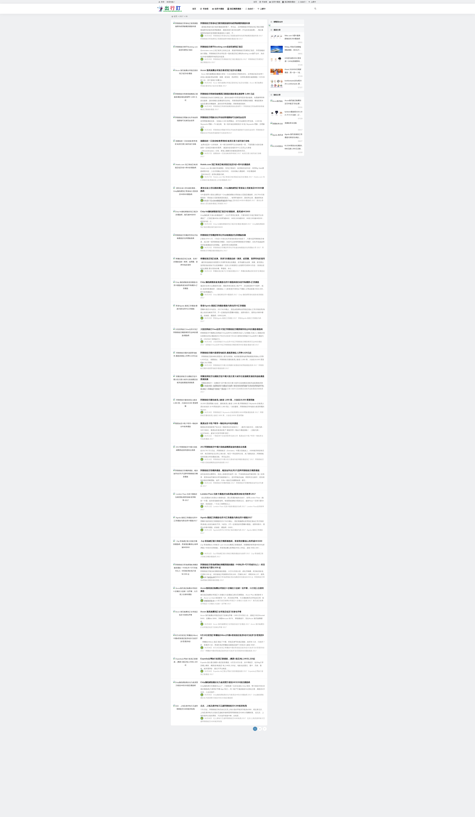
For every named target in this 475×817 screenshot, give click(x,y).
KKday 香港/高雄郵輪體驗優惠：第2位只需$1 (293, 50)
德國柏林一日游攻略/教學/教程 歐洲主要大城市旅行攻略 (224, 141)
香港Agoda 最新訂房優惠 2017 (225, 318)
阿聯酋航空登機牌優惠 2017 (224, 483)
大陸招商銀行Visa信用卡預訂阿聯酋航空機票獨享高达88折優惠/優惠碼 (231, 329)
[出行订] (169, 9)
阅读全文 (262, 39)
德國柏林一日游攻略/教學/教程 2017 (227, 153)
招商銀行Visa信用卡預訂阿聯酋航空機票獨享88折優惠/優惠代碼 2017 (232, 345)
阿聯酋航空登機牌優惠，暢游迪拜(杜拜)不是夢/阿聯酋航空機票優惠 (230, 470)
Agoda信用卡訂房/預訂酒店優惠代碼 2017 (229, 530)
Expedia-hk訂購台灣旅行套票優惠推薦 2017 (230, 671)
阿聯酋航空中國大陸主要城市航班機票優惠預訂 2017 (233, 459)
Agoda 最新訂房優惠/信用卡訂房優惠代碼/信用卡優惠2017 (226, 517)
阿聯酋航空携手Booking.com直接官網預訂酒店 (221, 47)
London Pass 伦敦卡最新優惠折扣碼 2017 (229, 506)
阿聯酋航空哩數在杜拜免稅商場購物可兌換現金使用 (223, 117)
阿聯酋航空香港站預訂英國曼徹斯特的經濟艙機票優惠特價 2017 (238, 36)
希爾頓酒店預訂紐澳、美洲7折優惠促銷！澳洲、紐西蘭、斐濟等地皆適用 (232, 259)
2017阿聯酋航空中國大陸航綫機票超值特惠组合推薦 (223, 447)
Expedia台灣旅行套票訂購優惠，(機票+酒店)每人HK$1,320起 (227, 659)
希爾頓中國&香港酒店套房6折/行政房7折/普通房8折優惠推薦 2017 (231, 651)
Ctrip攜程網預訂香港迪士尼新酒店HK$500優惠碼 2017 (234, 200)
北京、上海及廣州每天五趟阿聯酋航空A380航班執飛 (223, 706)
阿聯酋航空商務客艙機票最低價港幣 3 (227, 106)
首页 (175, 16)
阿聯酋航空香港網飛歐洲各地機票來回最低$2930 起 (233, 577)
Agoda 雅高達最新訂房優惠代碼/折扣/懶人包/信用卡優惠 (293, 137)
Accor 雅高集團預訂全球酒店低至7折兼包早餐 (220, 612)
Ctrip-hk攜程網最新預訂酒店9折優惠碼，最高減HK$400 (225, 211)
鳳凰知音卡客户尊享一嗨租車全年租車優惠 (219, 423)
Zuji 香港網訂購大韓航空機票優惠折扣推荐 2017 (231, 553)
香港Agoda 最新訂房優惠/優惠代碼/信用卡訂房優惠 (223, 306)
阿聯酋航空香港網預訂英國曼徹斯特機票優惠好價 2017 (221, 39)
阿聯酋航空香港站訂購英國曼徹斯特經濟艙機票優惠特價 (225, 23)
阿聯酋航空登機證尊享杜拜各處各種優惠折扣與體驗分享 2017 (237, 248)
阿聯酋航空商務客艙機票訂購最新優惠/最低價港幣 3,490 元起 (227, 94)
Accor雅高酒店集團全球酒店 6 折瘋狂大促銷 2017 (232, 601)
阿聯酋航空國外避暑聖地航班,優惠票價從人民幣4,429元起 (225, 353)
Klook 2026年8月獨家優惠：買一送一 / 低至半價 (293, 72)
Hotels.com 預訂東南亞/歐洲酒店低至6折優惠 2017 (233, 177)
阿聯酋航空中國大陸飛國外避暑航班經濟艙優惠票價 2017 (235, 365)
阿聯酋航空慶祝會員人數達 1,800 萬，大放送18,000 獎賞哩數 (227, 400)
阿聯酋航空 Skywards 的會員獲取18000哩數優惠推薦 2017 (236, 412)
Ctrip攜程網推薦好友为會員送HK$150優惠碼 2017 (232, 695)
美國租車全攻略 (291, 123)
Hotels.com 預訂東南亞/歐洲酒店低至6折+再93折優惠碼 (225, 164)
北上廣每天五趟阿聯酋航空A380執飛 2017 (229, 718)
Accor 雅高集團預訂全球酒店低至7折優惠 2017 (231, 624)
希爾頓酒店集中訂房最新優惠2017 (226, 271)
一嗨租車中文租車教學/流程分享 (225, 436)
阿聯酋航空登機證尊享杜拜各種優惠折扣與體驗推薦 (223, 235)
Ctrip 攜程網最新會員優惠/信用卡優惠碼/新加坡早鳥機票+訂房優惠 (229, 282)
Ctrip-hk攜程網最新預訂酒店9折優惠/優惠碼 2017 (232, 224)
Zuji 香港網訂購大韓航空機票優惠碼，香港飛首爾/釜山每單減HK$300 (231, 541)
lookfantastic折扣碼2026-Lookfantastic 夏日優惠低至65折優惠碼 (293, 84)
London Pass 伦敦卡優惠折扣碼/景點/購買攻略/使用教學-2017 (228, 494)
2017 (181, 16)
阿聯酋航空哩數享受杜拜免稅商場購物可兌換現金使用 (234, 130)
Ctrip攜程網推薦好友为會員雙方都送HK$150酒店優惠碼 (225, 682)
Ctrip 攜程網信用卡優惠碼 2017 (225, 295)
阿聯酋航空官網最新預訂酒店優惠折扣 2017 (230, 59)
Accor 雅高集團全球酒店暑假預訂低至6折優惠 (220, 70)
